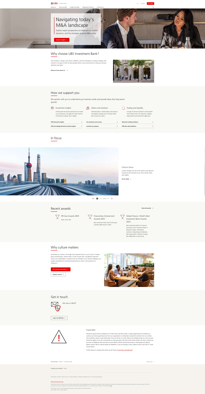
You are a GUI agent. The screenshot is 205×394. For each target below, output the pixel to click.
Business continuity (59, 381)
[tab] (100, 198)
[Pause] (97, 198)
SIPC (111, 385)
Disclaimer (53, 381)
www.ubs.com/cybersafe (125, 350)
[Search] (153, 7)
